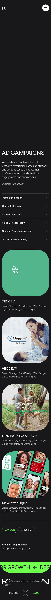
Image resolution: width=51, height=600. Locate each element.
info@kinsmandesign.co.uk (16, 548)
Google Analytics (19, 581)
